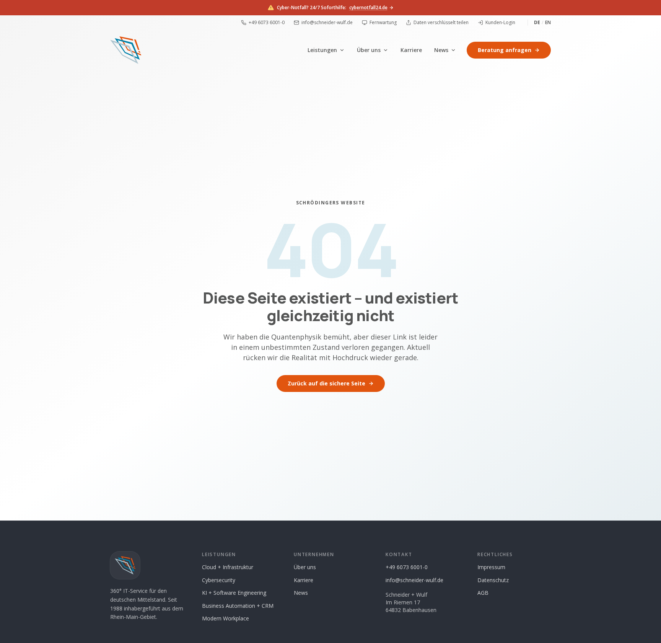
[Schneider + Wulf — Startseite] (125, 50)
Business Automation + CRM (238, 605)
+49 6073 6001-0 (267, 23)
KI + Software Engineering (234, 592)
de (537, 23)
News (441, 50)
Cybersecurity (218, 580)
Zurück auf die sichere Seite (326, 383)
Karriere (411, 50)
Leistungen (322, 50)
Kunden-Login (500, 23)
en (548, 23)
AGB (482, 592)
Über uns (369, 50)
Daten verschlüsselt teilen (441, 23)
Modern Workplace (225, 618)
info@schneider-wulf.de (327, 23)
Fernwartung (383, 23)
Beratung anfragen (504, 50)
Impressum (491, 567)
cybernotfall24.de (368, 8)
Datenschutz (493, 580)
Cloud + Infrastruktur (227, 567)
